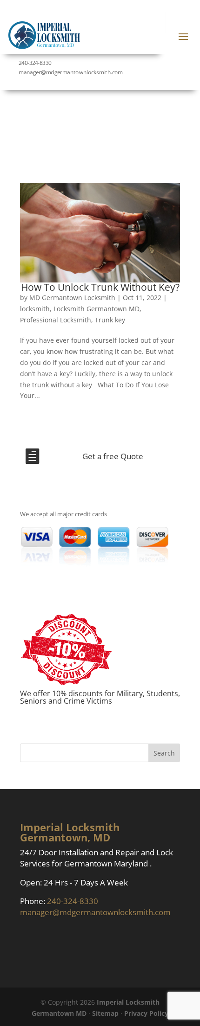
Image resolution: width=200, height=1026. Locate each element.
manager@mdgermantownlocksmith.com (95, 912)
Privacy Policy (146, 1013)
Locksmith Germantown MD (96, 308)
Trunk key (110, 319)
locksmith (35, 308)
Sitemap (105, 1013)
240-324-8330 (35, 62)
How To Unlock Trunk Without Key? (100, 287)
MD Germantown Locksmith (72, 297)
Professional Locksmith (55, 319)
